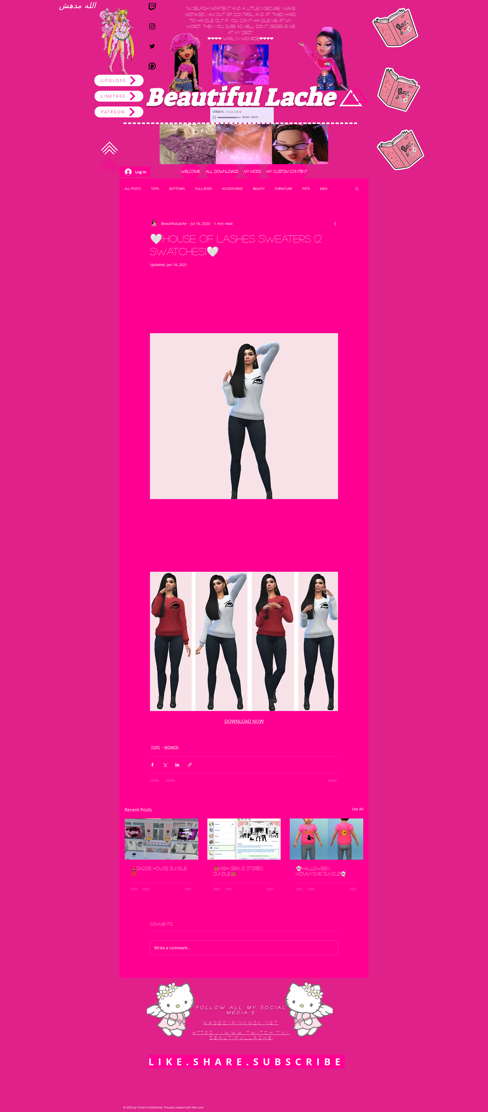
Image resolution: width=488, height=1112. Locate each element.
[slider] (268, 117)
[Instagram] (152, 26)
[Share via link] (189, 764)
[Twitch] (152, 6)
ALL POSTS (133, 188)
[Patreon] (152, 66)
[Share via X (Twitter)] (164, 764)
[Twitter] (152, 46)
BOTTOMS (177, 188)
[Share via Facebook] (152, 764)
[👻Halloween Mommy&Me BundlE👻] (326, 839)
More (324, 188)
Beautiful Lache (240, 97)
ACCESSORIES (232, 188)
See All (357, 809)
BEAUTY (259, 188)
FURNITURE (283, 188)
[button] (252, 171)
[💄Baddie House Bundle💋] (161, 839)
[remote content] (244, 302)
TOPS (155, 188)
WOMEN (171, 747)
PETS (306, 188)
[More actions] (335, 223)
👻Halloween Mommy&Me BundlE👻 (321, 871)
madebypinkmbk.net (241, 1027)
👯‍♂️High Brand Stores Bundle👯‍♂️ (238, 871)
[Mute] (263, 117)
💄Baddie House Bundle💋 (159, 871)
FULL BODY (203, 188)
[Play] (215, 117)
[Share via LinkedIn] (177, 764)
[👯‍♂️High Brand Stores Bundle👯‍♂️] (244, 839)
